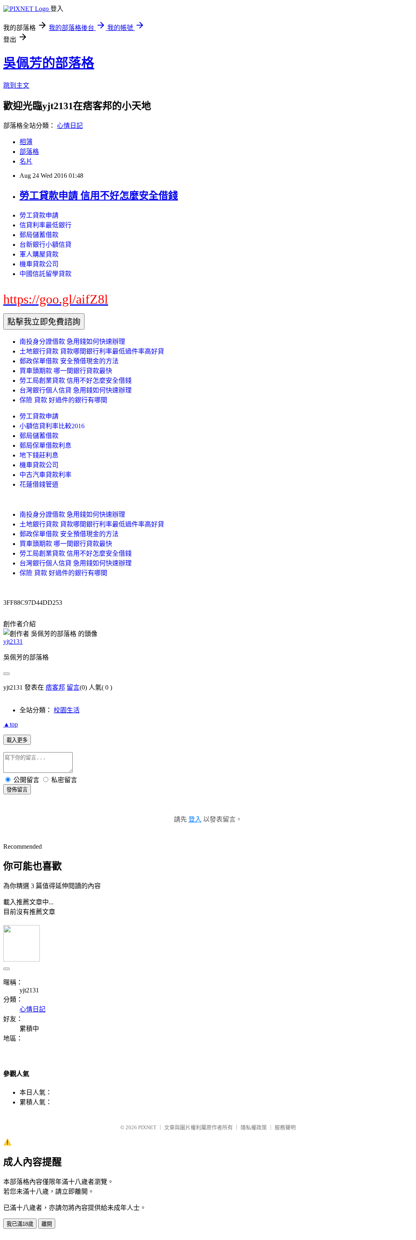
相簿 (26, 141)
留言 (73, 687)
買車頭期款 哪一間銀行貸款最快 (66, 370)
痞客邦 (55, 687)
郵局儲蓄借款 (39, 234)
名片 (26, 161)
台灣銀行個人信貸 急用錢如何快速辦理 (76, 390)
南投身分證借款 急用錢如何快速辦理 (72, 341)
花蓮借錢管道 (39, 484)
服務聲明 (285, 1127)
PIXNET (147, 1127)
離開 (46, 1224)
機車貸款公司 (39, 264)
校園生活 (67, 710)
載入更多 (17, 740)
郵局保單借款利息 (46, 445)
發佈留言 (17, 790)
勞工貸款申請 (39, 215)
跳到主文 (16, 85)
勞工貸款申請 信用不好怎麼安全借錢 (99, 195)
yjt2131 (13, 641)
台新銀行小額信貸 (46, 244)
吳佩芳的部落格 (48, 63)
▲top (10, 724)
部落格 (29, 151)
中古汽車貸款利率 (46, 474)
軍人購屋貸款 (39, 254)
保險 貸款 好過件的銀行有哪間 (63, 400)
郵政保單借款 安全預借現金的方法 (69, 361)
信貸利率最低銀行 (46, 225)
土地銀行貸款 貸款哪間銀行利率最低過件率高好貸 (92, 351)
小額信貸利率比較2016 (52, 426)
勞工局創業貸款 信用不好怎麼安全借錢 (76, 380)
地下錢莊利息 (39, 455)
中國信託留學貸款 (46, 273)
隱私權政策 (253, 1127)
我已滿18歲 (19, 1224)
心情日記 (70, 125)
